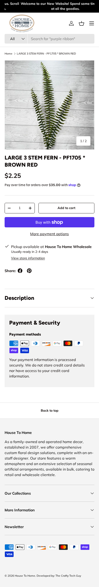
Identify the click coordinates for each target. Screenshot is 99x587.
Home (8, 53)
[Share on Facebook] (20, 270)
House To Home (25, 575)
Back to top (49, 410)
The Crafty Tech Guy (68, 575)
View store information (28, 258)
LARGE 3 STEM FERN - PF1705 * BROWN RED (46, 53)
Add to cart (66, 208)
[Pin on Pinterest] (29, 270)
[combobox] (49, 39)
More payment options (49, 233)
